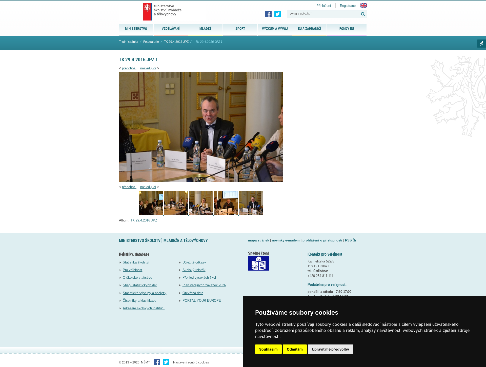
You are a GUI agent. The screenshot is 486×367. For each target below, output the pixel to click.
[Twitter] (277, 14)
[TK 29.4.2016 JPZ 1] (201, 180)
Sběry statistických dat (140, 285)
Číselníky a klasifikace (139, 300)
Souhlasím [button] (268, 349)
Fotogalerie (151, 42)
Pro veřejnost (132, 270)
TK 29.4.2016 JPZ (176, 42)
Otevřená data (193, 293)
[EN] (363, 6)
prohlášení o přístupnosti (322, 240)
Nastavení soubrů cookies (191, 362)
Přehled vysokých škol (199, 277)
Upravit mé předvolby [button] (330, 349)
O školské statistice (137, 277)
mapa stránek (258, 240)
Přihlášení (323, 6)
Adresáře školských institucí (144, 308)
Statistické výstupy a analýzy (144, 293)
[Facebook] (268, 14)
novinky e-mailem (286, 240)
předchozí (129, 68)
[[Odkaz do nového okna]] (258, 269)
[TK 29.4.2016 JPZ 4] (176, 214)
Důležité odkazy (194, 262)
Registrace (348, 6)
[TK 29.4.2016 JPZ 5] (151, 214)
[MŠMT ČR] (162, 12)
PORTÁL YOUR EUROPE (202, 300)
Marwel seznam (481, 43)
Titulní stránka (128, 42)
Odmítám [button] (295, 349)
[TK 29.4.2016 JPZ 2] (226, 214)
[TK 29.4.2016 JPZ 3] (201, 214)
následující (148, 68)
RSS (348, 240)
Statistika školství (136, 262)
